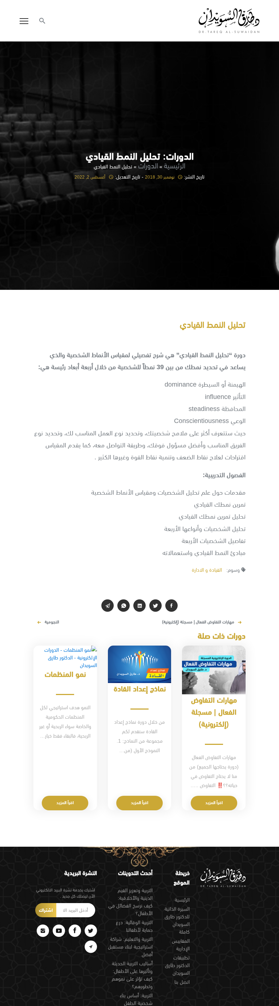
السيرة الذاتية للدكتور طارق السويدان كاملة (177, 920)
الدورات (148, 165)
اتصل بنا (182, 982)
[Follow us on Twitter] (91, 931)
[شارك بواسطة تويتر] (155, 605)
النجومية (52, 621)
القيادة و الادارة (207, 570)
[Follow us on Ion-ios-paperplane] (91, 947)
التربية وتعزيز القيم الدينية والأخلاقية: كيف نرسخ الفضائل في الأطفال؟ (130, 901)
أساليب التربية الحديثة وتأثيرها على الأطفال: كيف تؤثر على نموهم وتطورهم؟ (132, 975)
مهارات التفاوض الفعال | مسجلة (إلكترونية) (198, 621)
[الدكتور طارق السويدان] (229, 20)
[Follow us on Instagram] (43, 931)
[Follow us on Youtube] (59, 931)
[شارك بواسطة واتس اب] (123, 605)
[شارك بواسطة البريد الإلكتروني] (107, 605)
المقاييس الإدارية (181, 944)
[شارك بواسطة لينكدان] (139, 605)
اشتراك (46, 910)
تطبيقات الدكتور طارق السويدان (177, 965)
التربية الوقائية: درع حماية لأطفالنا (134, 926)
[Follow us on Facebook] (75, 931)
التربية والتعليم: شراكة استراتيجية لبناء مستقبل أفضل (130, 946)
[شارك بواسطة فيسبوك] (171, 605)
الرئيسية (174, 165)
